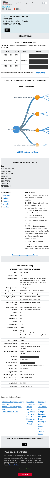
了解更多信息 (40, 73)
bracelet (6, 204)
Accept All (25, 474)
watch (5, 198)
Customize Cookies (25, 469)
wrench (5, 201)
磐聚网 (7, 3)
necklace (6, 195)
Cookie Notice (14, 465)
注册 (7, 30)
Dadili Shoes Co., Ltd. (10, 412)
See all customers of (26, 152)
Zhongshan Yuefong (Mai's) (31, 421)
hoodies (6, 207)
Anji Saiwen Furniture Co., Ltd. (31, 414)
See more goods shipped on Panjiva (25, 255)
